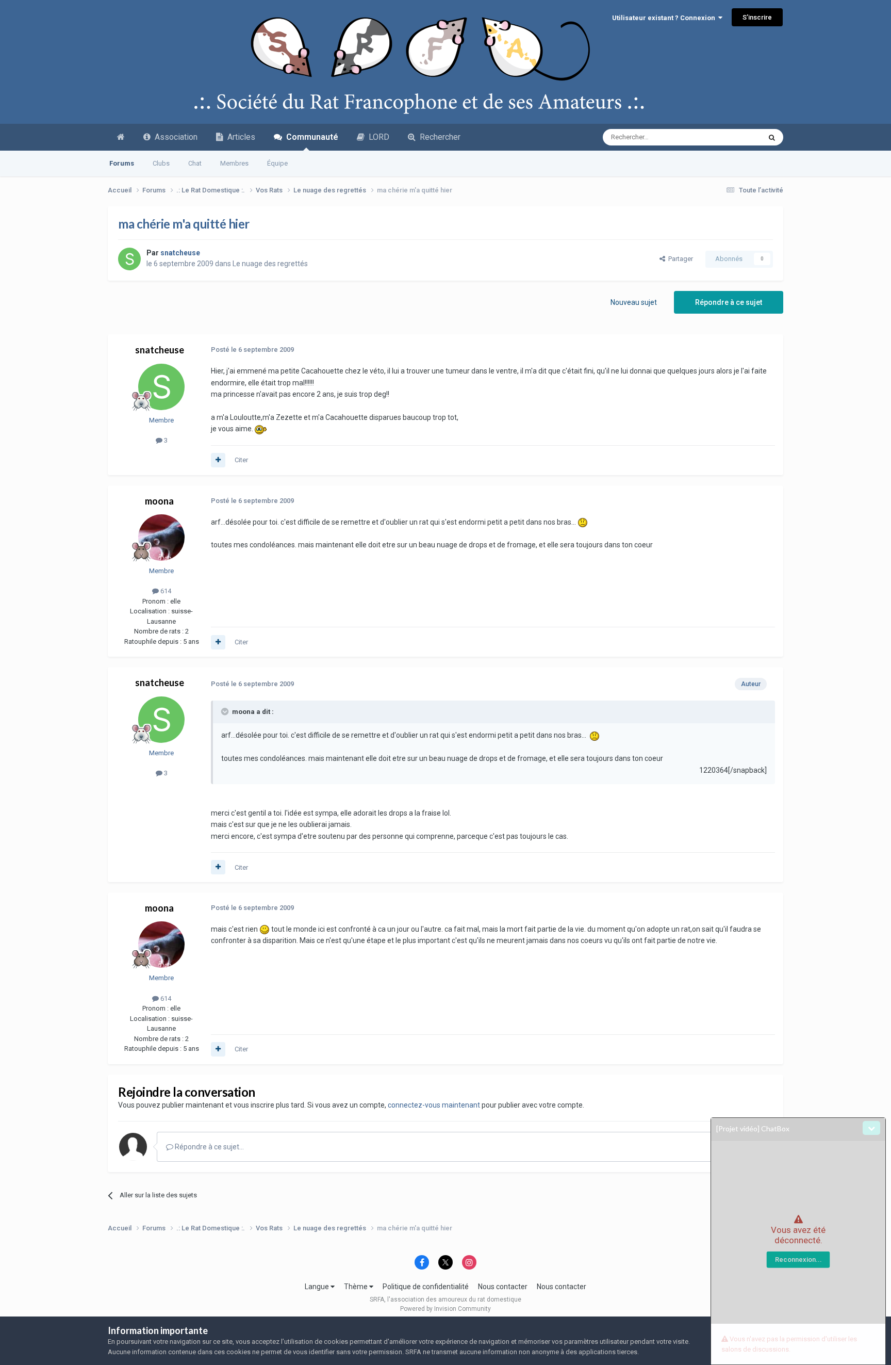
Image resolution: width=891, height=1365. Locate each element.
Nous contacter (502, 1286)
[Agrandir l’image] (261, 429)
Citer (241, 460)
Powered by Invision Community (445, 1308)
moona (159, 501)
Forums (121, 163)
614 (165, 591)
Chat (195, 163)
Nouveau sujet (633, 302)
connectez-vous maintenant (434, 1105)
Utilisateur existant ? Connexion (665, 18)
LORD (377, 137)
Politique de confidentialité (426, 1286)
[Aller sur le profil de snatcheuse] (129, 259)
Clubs (161, 163)
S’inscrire (757, 17)
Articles (239, 137)
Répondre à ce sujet (728, 302)
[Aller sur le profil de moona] (161, 537)
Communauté (310, 137)
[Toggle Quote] (225, 711)
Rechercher (438, 137)
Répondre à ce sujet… (208, 1147)
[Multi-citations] (218, 460)
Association (174, 137)
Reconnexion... (798, 1259)
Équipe (277, 163)
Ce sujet (735, 137)
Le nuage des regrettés (270, 263)
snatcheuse (159, 349)
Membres (234, 163)
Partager (679, 259)
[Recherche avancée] (772, 137)
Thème (356, 1286)
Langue (318, 1286)
